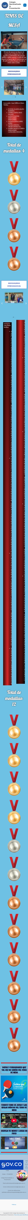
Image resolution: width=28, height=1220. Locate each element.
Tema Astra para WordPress (21, 1214)
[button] (2, 87)
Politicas (14, 1204)
